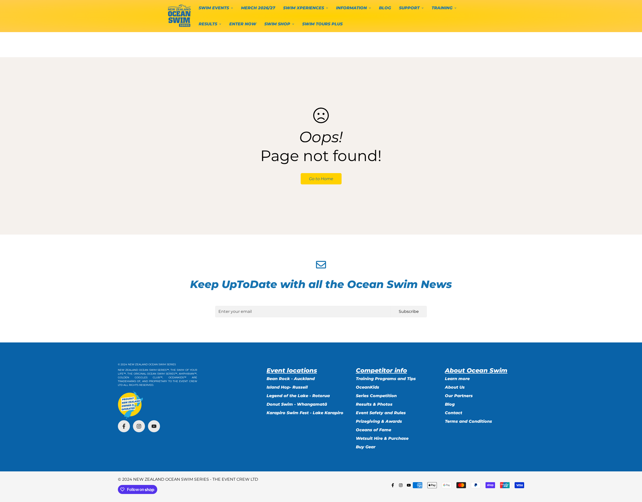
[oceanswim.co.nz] (179, 16)
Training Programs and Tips (386, 378)
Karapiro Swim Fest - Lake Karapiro (305, 412)
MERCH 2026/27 (258, 8)
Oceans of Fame (373, 429)
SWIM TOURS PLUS (322, 24)
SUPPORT (409, 8)
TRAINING (442, 8)
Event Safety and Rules (381, 412)
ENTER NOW (242, 24)
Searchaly (142, 435)
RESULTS (208, 24)
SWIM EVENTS (214, 8)
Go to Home (321, 178)
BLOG (385, 8)
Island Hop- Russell (287, 387)
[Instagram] (139, 426)
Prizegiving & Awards (379, 421)
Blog (450, 404)
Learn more (457, 378)
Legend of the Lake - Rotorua (298, 395)
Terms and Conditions (468, 421)
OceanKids (367, 387)
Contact (453, 412)
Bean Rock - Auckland (291, 378)
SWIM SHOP (277, 24)
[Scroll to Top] (632, 474)
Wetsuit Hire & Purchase (382, 438)
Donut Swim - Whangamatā (297, 404)
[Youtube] (154, 426)
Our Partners (459, 395)
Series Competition (376, 395)
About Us (455, 387)
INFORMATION (351, 8)
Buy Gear (365, 447)
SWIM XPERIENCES (303, 8)
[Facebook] (124, 426)
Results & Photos (374, 404)
